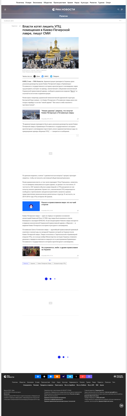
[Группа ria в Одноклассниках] (57, 376)
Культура (64, 382)
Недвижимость (73, 382)
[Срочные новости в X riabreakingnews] (83, 376)
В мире (37, 382)
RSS (97, 385)
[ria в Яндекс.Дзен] (44, 376)
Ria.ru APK (91, 385)
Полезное (108, 382)
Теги (113, 382)
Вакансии (7, 394)
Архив (102, 385)
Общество (22, 382)
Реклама (36, 385)
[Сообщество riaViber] (89, 376)
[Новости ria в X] (76, 376)
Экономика (30, 382)
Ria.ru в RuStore (81, 385)
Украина (32, 263)
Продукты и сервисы (46, 385)
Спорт (53, 382)
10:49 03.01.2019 (8, 21)
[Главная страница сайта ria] (63, 9)
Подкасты (100, 382)
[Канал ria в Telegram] (70, 376)
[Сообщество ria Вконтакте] (51, 376)
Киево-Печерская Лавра (44, 263)
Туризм (88, 382)
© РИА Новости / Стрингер (28, 70)
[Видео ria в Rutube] (63, 376)
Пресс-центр (59, 385)
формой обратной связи (91, 395)
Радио (94, 382)
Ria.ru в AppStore (70, 385)
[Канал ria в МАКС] (38, 376)
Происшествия (45, 382)
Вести (73, 91)
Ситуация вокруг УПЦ (60, 263)
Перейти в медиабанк (41, 70)
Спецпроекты (27, 385)
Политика (15, 382)
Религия (25, 263)
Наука (58, 382)
